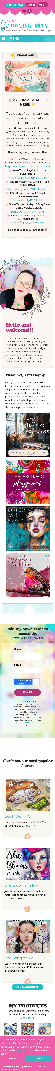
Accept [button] (38, 1058)
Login (31, 5)
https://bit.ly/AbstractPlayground (27, 166)
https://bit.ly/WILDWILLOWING (27, 189)
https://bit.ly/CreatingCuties (27, 177)
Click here (23, 1050)
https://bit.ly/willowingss (27, 223)
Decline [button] (13, 1058)
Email (17, 664)
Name (17, 649)
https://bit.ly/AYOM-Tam (27, 211)
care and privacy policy (29, 722)
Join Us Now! (15, 5)
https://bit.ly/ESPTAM (27, 200)
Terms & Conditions (34, 1066)
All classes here (27, 987)
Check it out (27, 1017)
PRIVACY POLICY (9, 1069)
